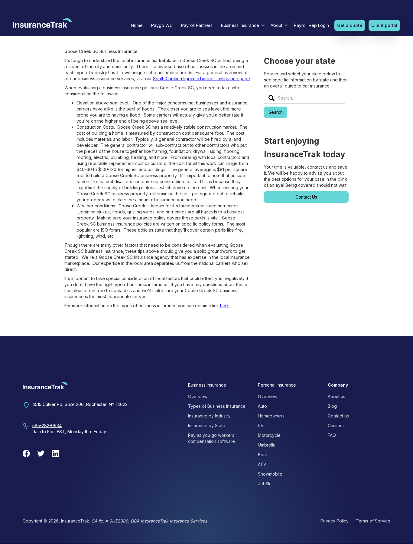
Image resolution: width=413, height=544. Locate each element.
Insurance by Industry (209, 415)
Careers (336, 425)
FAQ (332, 435)
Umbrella (266, 444)
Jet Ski (265, 483)
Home (137, 25)
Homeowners (271, 415)
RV (261, 425)
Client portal (384, 25)
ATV (262, 464)
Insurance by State (206, 425)
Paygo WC (162, 25)
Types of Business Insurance (217, 406)
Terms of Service (373, 520)
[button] (241, 25)
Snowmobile (270, 473)
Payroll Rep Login (311, 25)
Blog (332, 406)
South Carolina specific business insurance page (201, 78)
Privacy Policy (334, 520)
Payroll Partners (197, 25)
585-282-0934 (47, 425)
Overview (197, 396)
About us (336, 396)
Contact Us (306, 196)
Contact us (338, 415)
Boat (262, 454)
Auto (262, 406)
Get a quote (349, 25)
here (224, 305)
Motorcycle (269, 435)
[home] (42, 24)
